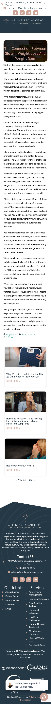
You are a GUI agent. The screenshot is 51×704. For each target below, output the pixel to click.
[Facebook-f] (15, 12)
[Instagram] (22, 12)
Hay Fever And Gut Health (20, 465)
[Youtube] (35, 12)
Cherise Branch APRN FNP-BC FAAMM (26, 23)
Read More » (13, 381)
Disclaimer (25, 657)
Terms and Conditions (32, 654)
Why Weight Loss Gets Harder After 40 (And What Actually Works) (25, 375)
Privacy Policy (14, 654)
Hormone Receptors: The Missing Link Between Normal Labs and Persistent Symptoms (24, 421)
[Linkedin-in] (28, 12)
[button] (25, 29)
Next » (31, 480)
